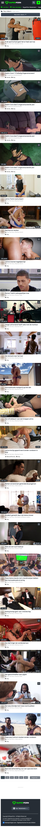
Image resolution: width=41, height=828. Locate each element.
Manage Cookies (22, 820)
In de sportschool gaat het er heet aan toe (20, 42)
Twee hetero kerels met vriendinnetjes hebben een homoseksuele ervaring (21, 579)
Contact (5, 818)
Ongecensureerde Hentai (14, 75)
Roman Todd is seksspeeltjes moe (17, 293)
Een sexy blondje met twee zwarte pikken (19, 706)
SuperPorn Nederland (29, 7)
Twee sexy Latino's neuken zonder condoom (20, 737)
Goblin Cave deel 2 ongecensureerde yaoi (19, 105)
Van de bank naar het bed (14, 356)
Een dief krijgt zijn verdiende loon (16, 643)
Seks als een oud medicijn (14, 547)
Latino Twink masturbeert (14, 199)
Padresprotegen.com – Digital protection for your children (20, 822)
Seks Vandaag (16, 7)
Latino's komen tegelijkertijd (15, 262)
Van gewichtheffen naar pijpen (16, 674)
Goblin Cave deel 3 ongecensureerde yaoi (19, 136)
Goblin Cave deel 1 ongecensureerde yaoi (19, 167)
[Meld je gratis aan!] (38, 2)
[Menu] (2, 3)
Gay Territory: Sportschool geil (15, 770)
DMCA (28, 820)
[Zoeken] (34, 2)
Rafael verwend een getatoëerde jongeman (20, 484)
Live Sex (5, 7)
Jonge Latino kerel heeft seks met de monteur (21, 325)
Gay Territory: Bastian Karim (15, 43)
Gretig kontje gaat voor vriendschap (18, 611)
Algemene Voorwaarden (14, 818)
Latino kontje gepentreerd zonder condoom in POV (21, 451)
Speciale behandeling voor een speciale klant (21, 769)
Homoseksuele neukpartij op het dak (18, 387)
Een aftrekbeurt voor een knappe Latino (19, 419)
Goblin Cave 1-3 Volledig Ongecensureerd (19, 73)
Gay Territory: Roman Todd (14, 295)
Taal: (20, 808)
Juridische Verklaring (25, 818)
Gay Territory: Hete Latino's (14, 485)
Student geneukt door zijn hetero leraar (19, 515)
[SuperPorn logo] (13, 3)
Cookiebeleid (13, 820)
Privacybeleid (6, 820)
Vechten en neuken (12, 230)
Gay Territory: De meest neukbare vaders (18, 517)
